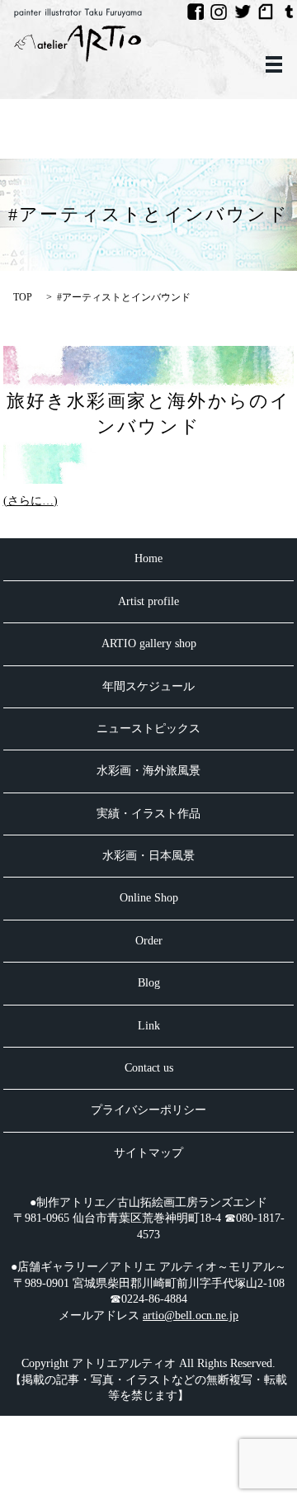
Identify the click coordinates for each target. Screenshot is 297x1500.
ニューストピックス (148, 728)
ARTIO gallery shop (148, 643)
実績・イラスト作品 (148, 813)
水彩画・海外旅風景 (148, 770)
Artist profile (148, 601)
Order (149, 941)
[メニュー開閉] (274, 64)
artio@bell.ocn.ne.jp (190, 1315)
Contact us (149, 1068)
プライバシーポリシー (148, 1110)
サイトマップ (148, 1153)
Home (148, 558)
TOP (22, 297)
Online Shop (149, 898)
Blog (149, 983)
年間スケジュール (148, 686)
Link (149, 1026)
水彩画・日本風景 (148, 855)
